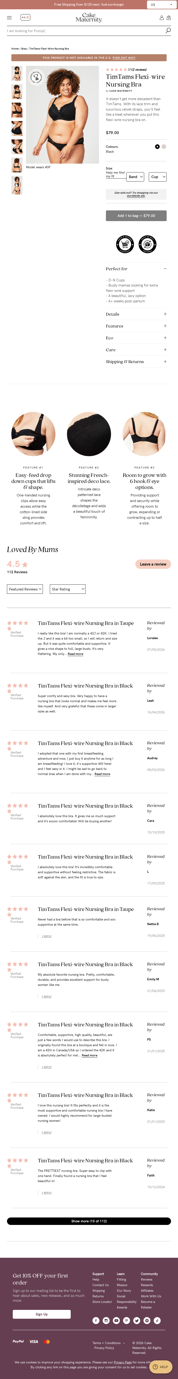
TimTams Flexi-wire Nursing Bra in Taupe (86, 623)
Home (15, 48)
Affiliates (147, 1291)
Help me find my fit (115, 174)
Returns (98, 1296)
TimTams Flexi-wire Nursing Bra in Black (85, 685)
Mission (122, 1285)
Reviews (146, 1279)
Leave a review (153, 564)
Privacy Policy (104, 1348)
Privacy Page (123, 1362)
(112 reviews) (137, 70)
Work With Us (151, 1296)
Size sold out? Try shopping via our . (136, 194)
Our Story (124, 1291)
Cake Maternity (120, 91)
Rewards (147, 1285)
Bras (24, 48)
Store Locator (102, 1302)
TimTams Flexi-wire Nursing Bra (49, 48)
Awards (122, 1307)
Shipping (98, 1291)
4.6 (24, 17)
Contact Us (100, 1285)
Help (95, 1279)
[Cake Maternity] (89, 17)
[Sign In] (161, 17)
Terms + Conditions (106, 1343)
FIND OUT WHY (124, 57)
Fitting (121, 1279)
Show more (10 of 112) (89, 1221)
